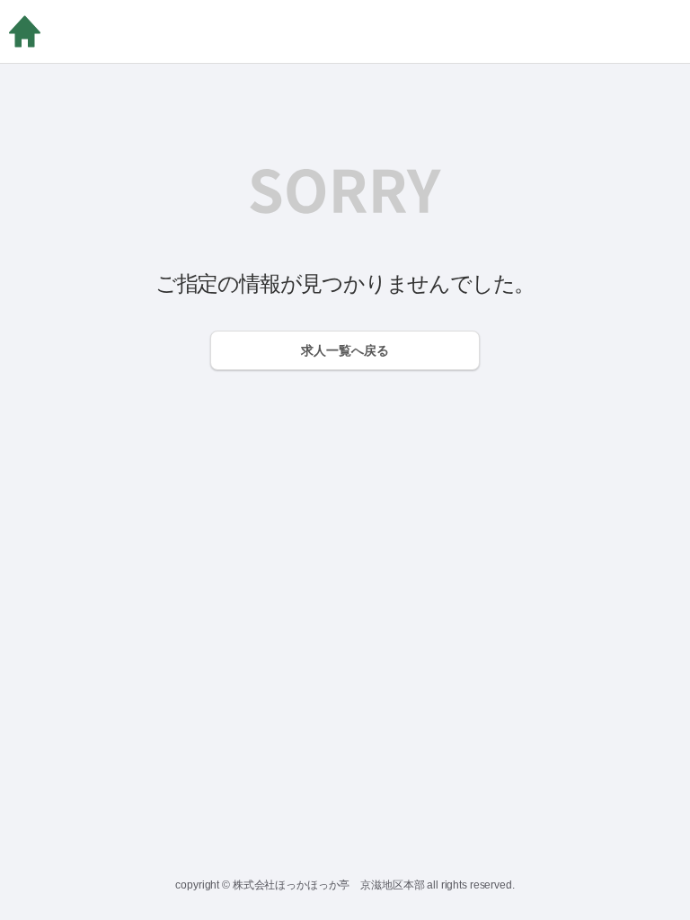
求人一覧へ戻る (345, 350)
